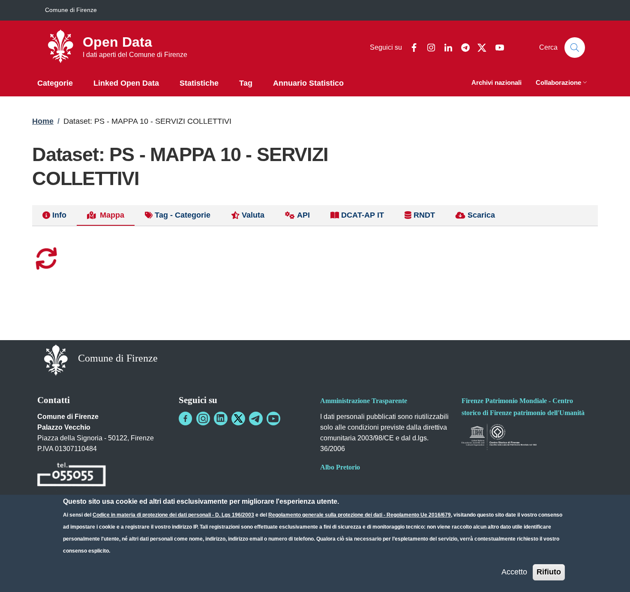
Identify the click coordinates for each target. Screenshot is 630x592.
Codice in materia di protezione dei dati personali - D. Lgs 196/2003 (173, 515)
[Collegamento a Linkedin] (221, 418)
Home (43, 121)
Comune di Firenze (71, 9)
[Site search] (574, 47)
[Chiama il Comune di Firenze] (71, 475)
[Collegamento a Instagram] (203, 418)
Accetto (514, 572)
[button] (562, 83)
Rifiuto (549, 572)
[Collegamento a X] (238, 418)
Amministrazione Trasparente (363, 400)
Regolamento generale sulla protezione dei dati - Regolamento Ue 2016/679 (359, 515)
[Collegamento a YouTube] (273, 418)
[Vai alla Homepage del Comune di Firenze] (56, 359)
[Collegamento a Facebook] (185, 418)
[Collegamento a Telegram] (256, 418)
